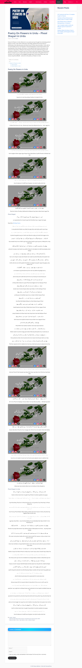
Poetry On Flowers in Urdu (15, 63)
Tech (20, 2)
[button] (77, 2)
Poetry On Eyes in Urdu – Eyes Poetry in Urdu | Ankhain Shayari (22, 620)
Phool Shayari (14, 64)
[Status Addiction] (8, 2)
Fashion (45, 2)
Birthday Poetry (16, 223)
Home (15, 2)
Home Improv (38, 2)
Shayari (14, 617)
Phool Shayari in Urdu (16, 66)
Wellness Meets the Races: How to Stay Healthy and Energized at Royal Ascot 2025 (66, 32)
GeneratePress (49, 666)
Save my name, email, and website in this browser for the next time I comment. (27, 654)
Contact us (70, 2)
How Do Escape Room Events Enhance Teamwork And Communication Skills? (24, 618)
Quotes (58, 2)
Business (25, 2)
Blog (65, 2)
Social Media (52, 2)
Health (30, 2)
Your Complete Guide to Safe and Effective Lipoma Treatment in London (65, 26)
